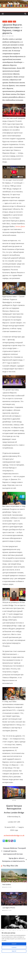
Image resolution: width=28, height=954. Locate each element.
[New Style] (14, 1)
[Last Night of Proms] (14, 893)
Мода (14, 21)
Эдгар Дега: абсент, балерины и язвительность (13, 859)
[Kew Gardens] (14, 870)
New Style (12, 36)
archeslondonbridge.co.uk (14, 835)
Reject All (14, 951)
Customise (14, 947)
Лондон (10, 21)
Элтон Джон (20, 226)
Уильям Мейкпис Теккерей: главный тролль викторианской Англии (14, 851)
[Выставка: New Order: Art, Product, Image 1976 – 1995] (14, 917)
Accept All (14, 943)
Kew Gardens (6, 884)
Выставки (5, 21)
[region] (14, 942)
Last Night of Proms (8, 908)
